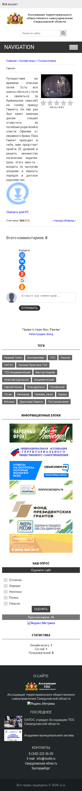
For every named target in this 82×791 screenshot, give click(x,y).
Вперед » (70, 220)
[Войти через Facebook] (22, 268)
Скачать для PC (18, 212)
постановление (58, 401)
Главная (11, 60)
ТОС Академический (17, 372)
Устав (8, 394)
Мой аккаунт (10, 4)
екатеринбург (36, 357)
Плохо (13, 597)
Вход (50, 334)
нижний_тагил (44, 394)
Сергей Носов (13, 387)
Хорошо (14, 586)
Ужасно (14, 603)
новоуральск (36, 387)
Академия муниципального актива (49, 735)
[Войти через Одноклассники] (22, 287)
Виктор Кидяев (45, 372)
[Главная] (41, 22)
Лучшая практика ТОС (32, 365)
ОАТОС (8, 365)
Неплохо (15, 591)
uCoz (62, 785)
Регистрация (37, 334)
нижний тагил (13, 357)
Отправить (29, 308)
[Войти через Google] (22, 280)
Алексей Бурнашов (16, 379)
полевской (57, 387)
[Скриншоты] (57, 86)
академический (44, 379)
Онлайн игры (27, 60)
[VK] (78, 4)
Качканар (23, 394)
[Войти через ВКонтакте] (22, 261)
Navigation (19, 47)
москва (9, 401)
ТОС (52, 357)
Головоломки (47, 60)
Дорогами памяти (31, 401)
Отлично (15, 580)
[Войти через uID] (22, 255)
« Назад (57, 220)
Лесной (65, 357)
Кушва (62, 394)
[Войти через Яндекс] (22, 274)
